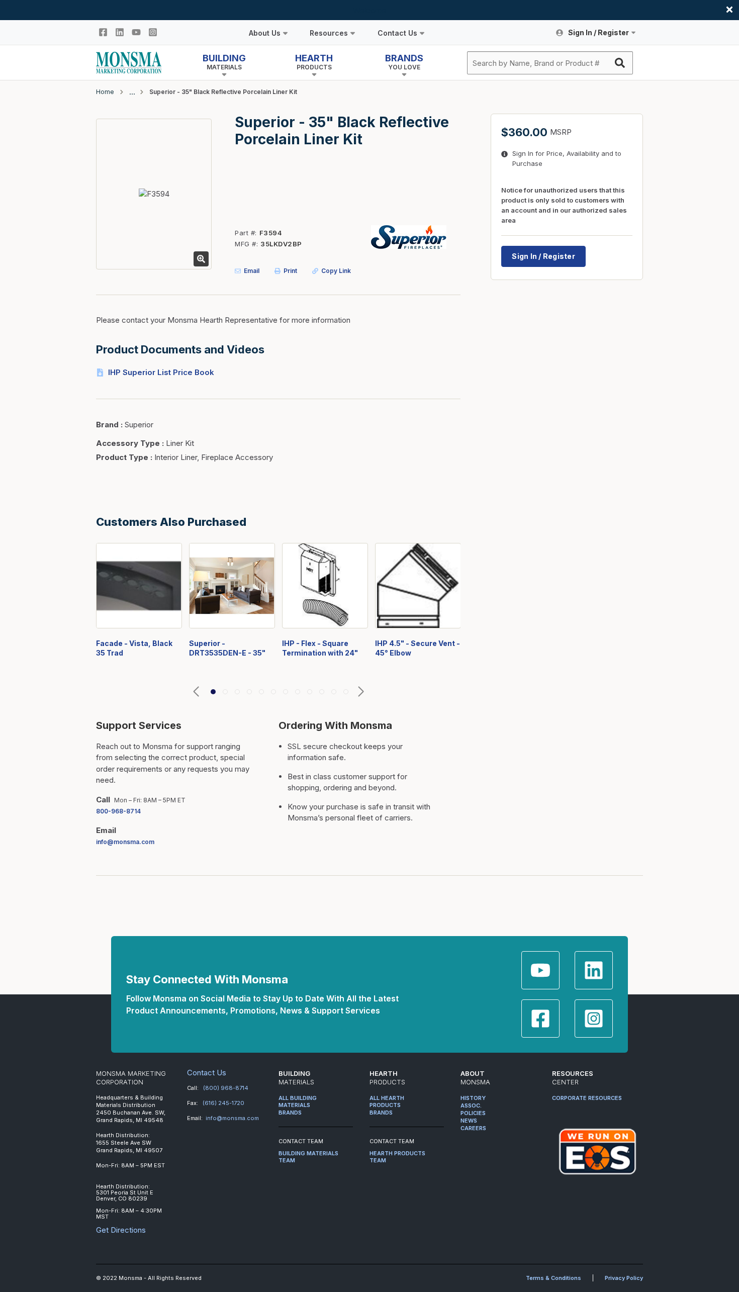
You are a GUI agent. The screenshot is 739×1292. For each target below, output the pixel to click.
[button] (196, 692)
